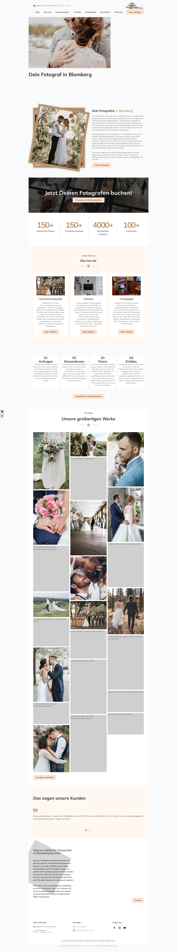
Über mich (47, 12)
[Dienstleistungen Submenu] (70, 12)
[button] (86, 830)
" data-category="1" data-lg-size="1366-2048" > (126, 177)
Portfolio (77, 12)
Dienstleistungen (62, 12)
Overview (85, 946)
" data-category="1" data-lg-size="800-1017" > (84, 163)
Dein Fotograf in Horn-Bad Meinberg (104, 946)
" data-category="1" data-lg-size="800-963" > (75, 193)
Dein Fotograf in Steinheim (69, 946)
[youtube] (125, 928)
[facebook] (114, 928)
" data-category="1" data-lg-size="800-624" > (31, 191)
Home (37, 12)
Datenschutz (105, 12)
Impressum (118, 12)
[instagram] (119, 928)
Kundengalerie (90, 12)
